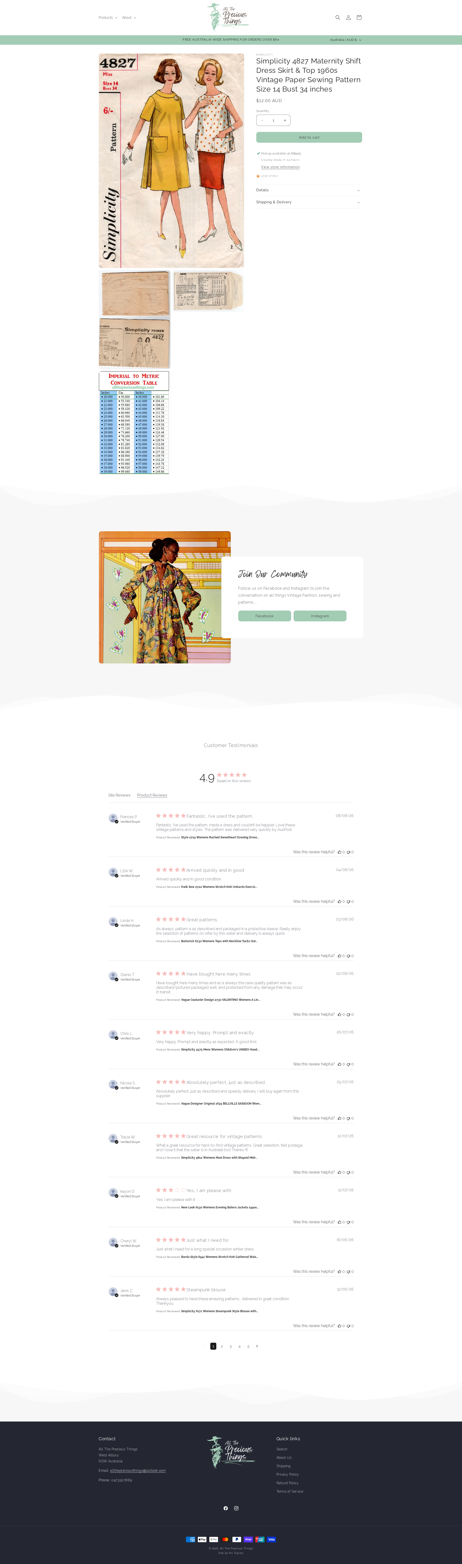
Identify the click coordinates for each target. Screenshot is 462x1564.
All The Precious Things (236, 1548)
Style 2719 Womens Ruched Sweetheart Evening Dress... (220, 837)
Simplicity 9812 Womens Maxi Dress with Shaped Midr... (219, 1157)
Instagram (320, 616)
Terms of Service (289, 1491)
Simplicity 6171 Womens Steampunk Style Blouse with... (219, 1311)
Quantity (262, 111)
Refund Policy (287, 1483)
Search (282, 1449)
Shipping (283, 1466)
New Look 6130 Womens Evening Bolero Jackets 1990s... (220, 1207)
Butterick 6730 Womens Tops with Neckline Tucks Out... (219, 941)
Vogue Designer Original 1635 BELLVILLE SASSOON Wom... (221, 1103)
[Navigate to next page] (257, 1346)
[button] (107, 17)
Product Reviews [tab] (152, 795)
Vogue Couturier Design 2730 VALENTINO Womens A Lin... (220, 999)
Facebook (265, 616)
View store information (280, 167)
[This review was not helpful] (348, 852)
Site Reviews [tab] (119, 795)
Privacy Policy (287, 1474)
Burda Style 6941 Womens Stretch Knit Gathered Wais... (219, 1257)
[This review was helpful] (339, 852)
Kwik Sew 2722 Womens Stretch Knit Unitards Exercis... (219, 887)
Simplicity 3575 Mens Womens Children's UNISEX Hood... (220, 1049)
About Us (284, 1457)
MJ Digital (236, 1553)
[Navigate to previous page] (205, 1346)
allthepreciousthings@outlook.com (138, 1470)
